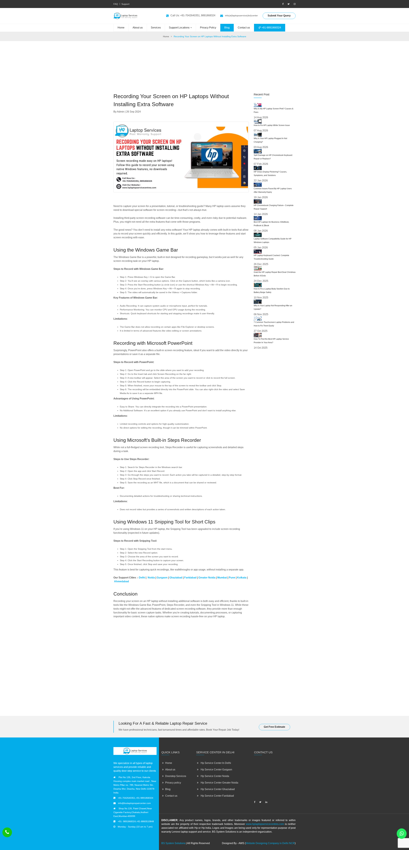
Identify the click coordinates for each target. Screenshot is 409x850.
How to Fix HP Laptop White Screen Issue (272, 125)
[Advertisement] (204, 63)
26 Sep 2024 (133, 111)
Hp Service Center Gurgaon (216, 769)
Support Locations (179, 27)
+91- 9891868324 (127, 821)
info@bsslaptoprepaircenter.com (134, 803)
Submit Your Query (279, 15)
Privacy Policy (208, 27)
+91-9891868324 (271, 27)
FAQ (115, 4)
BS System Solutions (173, 843)
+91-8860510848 (145, 821)
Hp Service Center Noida (214, 776)
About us (138, 27)
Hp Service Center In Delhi (215, 763)
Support (125, 4)
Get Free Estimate (274, 726)
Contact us (244, 27)
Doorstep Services (175, 776)
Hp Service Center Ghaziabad (217, 789)
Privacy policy (173, 782)
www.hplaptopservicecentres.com (265, 824)
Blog (227, 27)
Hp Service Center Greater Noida (219, 782)
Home (121, 27)
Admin (120, 111)
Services (156, 27)
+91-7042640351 (126, 798)
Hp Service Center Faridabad (217, 795)
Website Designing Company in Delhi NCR (270, 843)
